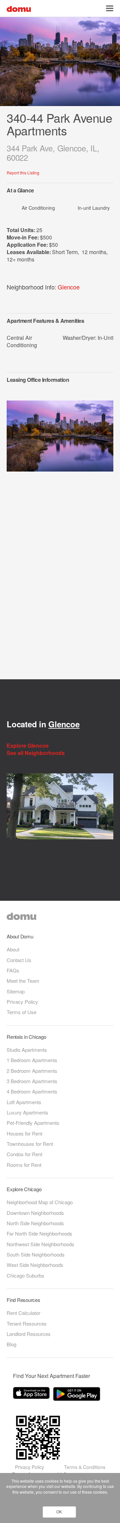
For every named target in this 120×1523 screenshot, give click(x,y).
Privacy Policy (22, 1001)
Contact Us (19, 959)
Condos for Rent (24, 1154)
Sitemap (16, 991)
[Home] (19, 8)
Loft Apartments (24, 1101)
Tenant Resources (27, 1323)
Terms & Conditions (84, 1467)
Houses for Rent (24, 1133)
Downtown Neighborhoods (35, 1212)
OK (59, 1512)
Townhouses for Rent (30, 1143)
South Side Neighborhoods (36, 1254)
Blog (11, 1344)
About (13, 949)
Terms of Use (21, 1011)
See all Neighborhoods (36, 753)
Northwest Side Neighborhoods (40, 1244)
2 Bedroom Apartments (32, 1070)
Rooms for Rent (24, 1164)
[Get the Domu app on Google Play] (78, 1395)
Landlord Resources (29, 1333)
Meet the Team (23, 980)
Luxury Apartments (27, 1112)
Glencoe (68, 287)
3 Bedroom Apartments (32, 1080)
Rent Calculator (23, 1312)
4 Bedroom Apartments (32, 1091)
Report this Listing (23, 172)
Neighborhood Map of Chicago (40, 1202)
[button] (109, 8)
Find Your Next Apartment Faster (51, 1376)
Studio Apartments (27, 1049)
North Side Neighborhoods (35, 1223)
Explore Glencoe (28, 745)
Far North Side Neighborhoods (39, 1233)
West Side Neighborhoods (35, 1264)
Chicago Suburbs (25, 1275)
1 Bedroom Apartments (32, 1059)
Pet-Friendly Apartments (33, 1122)
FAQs (13, 970)
